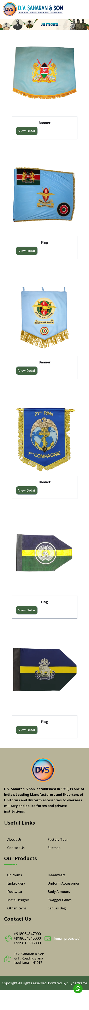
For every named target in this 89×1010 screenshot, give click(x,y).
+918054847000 (27, 933)
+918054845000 (27, 938)
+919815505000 (27, 942)
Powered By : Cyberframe (67, 983)
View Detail (26, 131)
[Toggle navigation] (82, 9)
